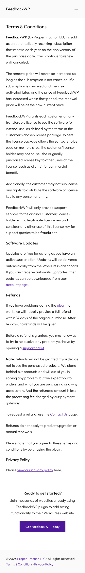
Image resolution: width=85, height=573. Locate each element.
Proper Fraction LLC (31, 559)
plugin (61, 305)
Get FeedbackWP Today (43, 527)
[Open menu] (76, 9)
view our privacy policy (35, 470)
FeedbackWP (18, 8)
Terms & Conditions (19, 564)
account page (17, 284)
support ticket (33, 348)
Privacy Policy (43, 564)
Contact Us (59, 414)
